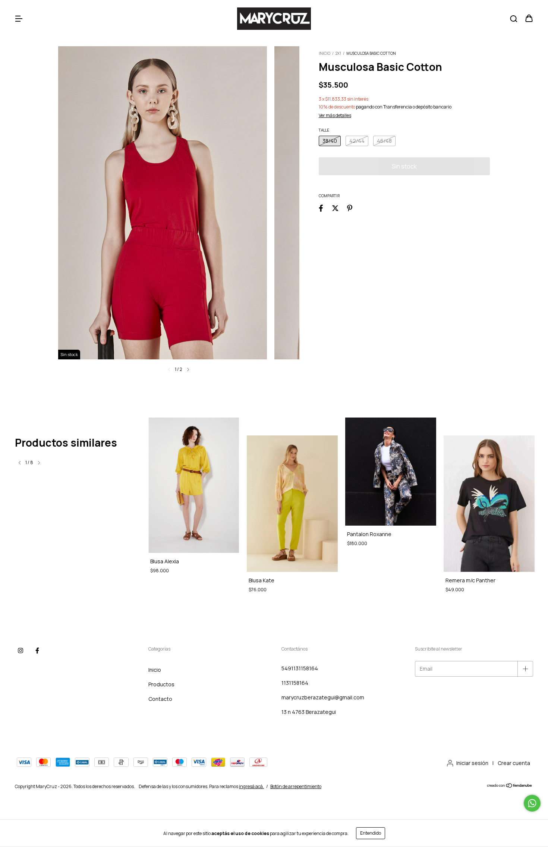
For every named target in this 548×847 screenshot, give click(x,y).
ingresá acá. (251, 786)
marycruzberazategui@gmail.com (322, 697)
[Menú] (18, 18)
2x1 (339, 53)
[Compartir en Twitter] (335, 207)
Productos (161, 684)
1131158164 (294, 682)
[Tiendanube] (509, 786)
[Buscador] (513, 18)
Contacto (160, 698)
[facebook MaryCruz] (37, 650)
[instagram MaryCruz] (20, 650)
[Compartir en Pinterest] (349, 207)
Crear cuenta (514, 762)
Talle (324, 130)
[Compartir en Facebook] (321, 207)
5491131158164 (299, 668)
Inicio (324, 53)
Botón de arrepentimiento (295, 786)
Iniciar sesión (472, 762)
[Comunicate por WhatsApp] (532, 803)
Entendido (370, 833)
